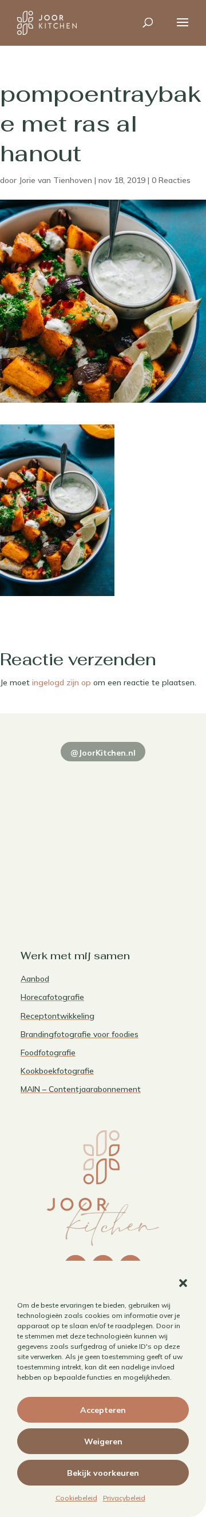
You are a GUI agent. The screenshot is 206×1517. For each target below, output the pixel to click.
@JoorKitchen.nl (103, 753)
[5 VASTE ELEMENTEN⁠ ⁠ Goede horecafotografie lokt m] (60, 879)
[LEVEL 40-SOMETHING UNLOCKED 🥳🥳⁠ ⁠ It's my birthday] (145, 779)
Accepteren (103, 1410)
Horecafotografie (52, 997)
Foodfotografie (48, 1052)
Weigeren (103, 1441)
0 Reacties (171, 180)
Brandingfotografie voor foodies (79, 1034)
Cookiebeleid (76, 1498)
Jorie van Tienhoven (55, 180)
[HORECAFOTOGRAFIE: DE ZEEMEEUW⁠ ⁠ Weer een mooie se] (145, 829)
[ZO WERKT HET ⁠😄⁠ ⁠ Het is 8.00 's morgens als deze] (60, 829)
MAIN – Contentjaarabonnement (81, 1089)
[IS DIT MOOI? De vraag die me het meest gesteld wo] (60, 779)
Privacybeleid (124, 1498)
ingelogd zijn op (61, 682)
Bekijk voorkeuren (103, 1473)
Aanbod (35, 979)
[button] (183, 1283)
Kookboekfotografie (57, 1071)
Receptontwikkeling (57, 1016)
